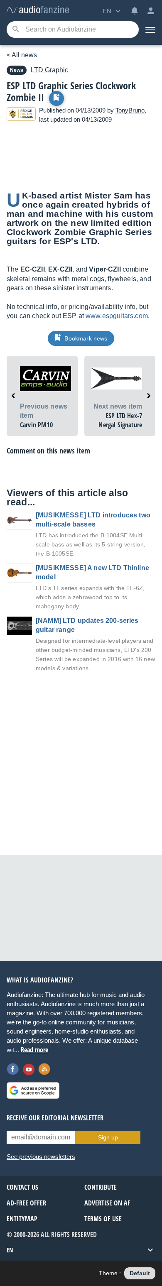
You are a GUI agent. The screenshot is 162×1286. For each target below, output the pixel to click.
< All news (22, 55)
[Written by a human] (21, 115)
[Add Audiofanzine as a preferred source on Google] (33, 1090)
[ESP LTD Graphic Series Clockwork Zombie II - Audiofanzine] (38, 10)
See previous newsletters (41, 1156)
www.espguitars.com (117, 315)
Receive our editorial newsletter (55, 1117)
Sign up (108, 1137)
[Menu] (150, 29)
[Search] (15, 29)
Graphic (49, 69)
